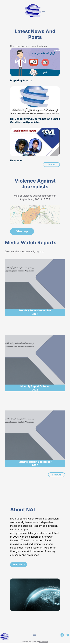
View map (22, 231)
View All (51, 164)
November (16, 160)
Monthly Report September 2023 (35, 463)
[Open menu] (43, 11)
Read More (19, 564)
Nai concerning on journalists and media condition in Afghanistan (35, 120)
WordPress (43, 642)
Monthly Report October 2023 (35, 388)
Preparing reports (21, 80)
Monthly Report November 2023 (35, 312)
